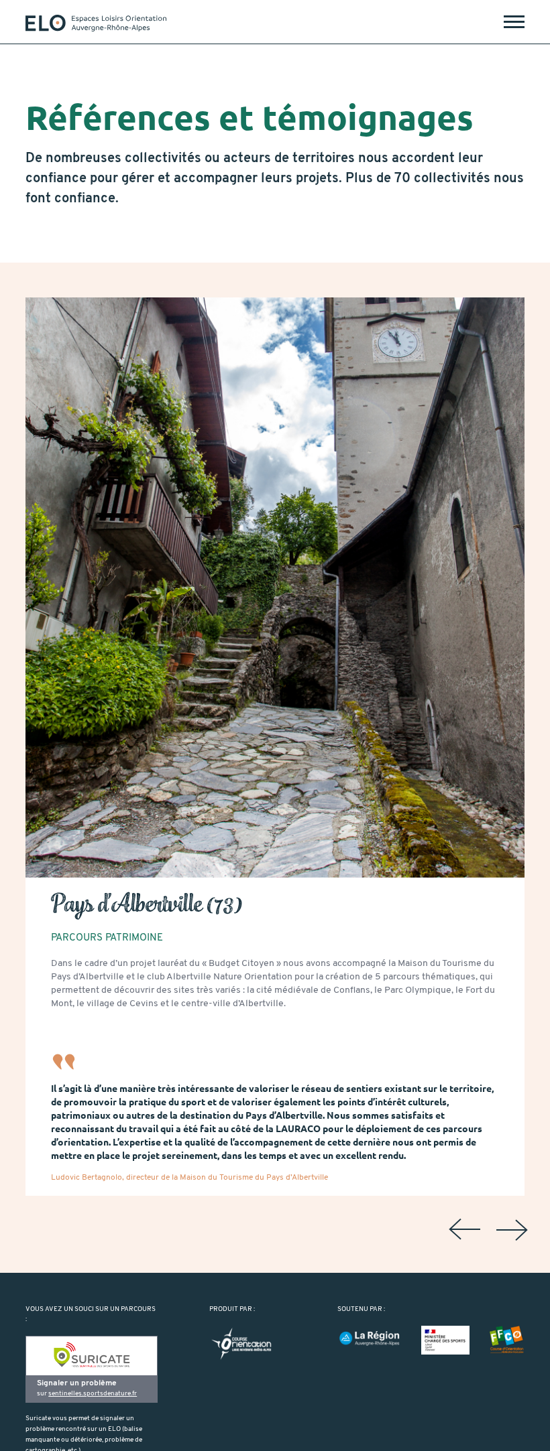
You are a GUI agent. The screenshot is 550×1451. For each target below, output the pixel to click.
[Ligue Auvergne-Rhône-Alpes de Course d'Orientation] (241, 1344)
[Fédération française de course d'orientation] (507, 1340)
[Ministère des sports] (445, 1340)
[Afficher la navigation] (514, 21)
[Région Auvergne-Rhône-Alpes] (369, 1339)
